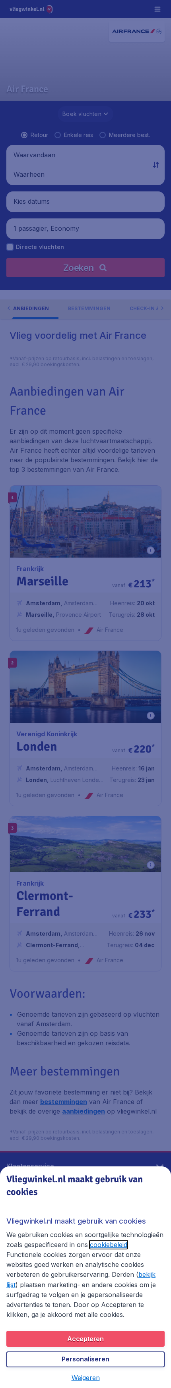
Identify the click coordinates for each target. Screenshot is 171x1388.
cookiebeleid (108, 1245)
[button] (86, 1378)
